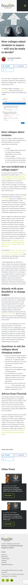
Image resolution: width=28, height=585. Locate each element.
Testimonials (5, 558)
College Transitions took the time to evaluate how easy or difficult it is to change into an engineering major (13, 252)
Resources (4, 556)
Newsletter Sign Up (7, 564)
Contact (4, 562)
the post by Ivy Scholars (8, 314)
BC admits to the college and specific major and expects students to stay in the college (13, 177)
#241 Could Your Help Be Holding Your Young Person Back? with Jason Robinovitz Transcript (12, 517)
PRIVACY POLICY (6, 574)
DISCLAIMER (20, 574)
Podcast (4, 560)
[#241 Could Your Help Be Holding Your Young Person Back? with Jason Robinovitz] (14, 478)
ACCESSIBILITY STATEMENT (9, 576)
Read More (8, 495)
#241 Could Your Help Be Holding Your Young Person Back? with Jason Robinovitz (12, 489)
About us (4, 554)
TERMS (14, 574)
